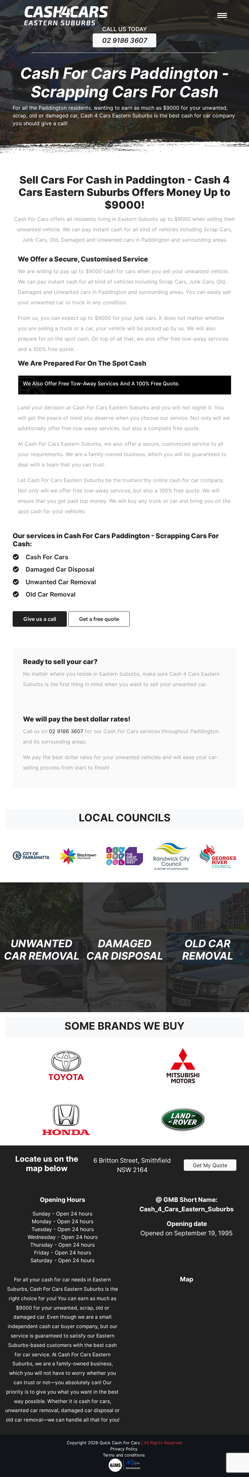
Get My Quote (210, 1165)
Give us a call (39, 619)
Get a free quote (99, 619)
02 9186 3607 (124, 40)
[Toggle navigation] (222, 15)
